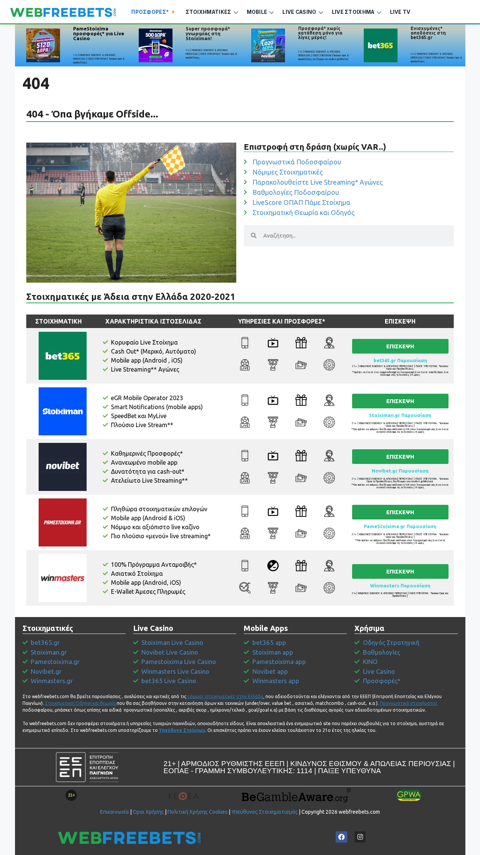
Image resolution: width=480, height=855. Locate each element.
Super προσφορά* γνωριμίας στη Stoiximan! (208, 33)
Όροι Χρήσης (148, 812)
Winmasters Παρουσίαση (400, 585)
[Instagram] (360, 837)
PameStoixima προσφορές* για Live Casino (98, 33)
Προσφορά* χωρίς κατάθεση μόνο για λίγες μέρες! (320, 33)
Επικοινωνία (114, 812)
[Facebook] (341, 837)
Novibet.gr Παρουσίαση (400, 470)
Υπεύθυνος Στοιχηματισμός (264, 812)
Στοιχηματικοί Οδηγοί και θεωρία (80, 703)
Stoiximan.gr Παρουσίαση (400, 415)
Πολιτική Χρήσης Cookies (198, 812)
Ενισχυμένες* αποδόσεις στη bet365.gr (428, 33)
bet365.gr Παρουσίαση (400, 360)
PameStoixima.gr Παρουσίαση (400, 526)
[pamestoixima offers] (43, 45)
